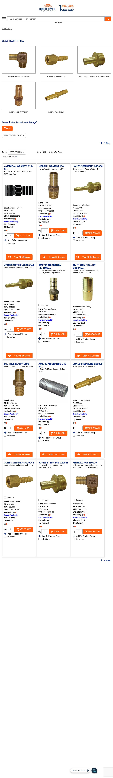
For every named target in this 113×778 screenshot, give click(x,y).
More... (58, 273)
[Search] (107, 18)
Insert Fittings (7, 29)
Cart (59, 22)
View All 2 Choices (91, 355)
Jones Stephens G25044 (19, 265)
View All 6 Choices (22, 257)
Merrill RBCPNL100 (16, 363)
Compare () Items (9, 156)
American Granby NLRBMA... (49, 266)
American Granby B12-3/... (18, 168)
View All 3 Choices (22, 355)
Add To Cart (25, 235)
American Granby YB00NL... (84, 266)
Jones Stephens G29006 (88, 363)
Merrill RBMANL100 (51, 166)
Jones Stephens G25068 (88, 166)
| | (46, 152)
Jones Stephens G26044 (19, 462)
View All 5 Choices (56, 257)
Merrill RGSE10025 (85, 462)
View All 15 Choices (90, 257)
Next (108, 143)
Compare (44, 305)
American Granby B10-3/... (52, 365)
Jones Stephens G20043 (53, 462)
